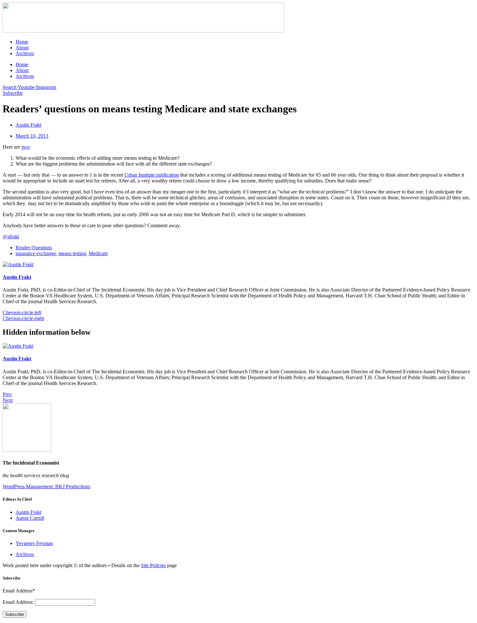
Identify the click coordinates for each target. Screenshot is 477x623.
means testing (72, 253)
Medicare (98, 253)
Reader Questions (34, 247)
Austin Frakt (17, 277)
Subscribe (14, 614)
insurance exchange (36, 253)
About (22, 47)
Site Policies (153, 565)
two (25, 147)
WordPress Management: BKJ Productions (46, 486)
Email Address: (19, 602)
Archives (25, 53)
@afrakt (11, 236)
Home (22, 41)
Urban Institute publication (151, 175)
